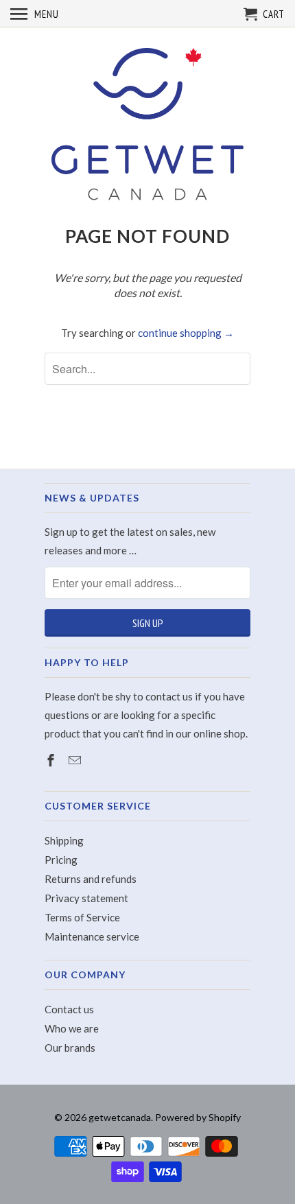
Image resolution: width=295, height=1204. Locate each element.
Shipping (64, 840)
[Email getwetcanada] (76, 760)
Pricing (61, 859)
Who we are (72, 1028)
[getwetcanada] (147, 125)
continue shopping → (186, 333)
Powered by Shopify (198, 1117)
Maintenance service (92, 936)
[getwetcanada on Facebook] (52, 760)
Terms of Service (82, 917)
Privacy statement (86, 898)
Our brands (70, 1047)
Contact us (69, 1009)
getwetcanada (119, 1117)
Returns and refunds (91, 879)
